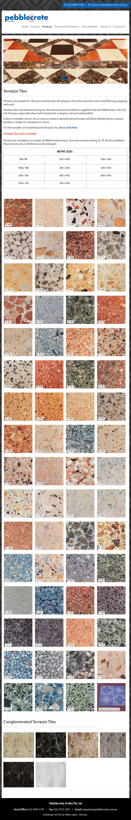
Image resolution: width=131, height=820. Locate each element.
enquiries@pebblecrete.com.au (109, 5)
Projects (35, 26)
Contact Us (119, 26)
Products (47, 26)
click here (71, 127)
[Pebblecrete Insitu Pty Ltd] (29, 18)
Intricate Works (89, 26)
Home (25, 26)
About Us (105, 26)
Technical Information (66, 26)
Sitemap (82, 815)
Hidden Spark (71, 815)
